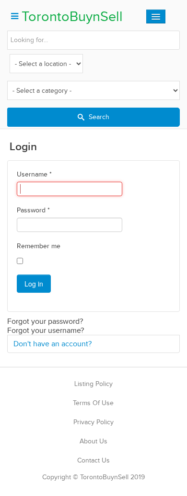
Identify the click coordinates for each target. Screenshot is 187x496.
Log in (33, 283)
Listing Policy (93, 383)
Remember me (38, 246)
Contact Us (93, 460)
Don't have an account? (52, 344)
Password (33, 210)
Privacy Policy (93, 422)
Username (34, 174)
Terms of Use (93, 403)
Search (98, 117)
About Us (93, 441)
